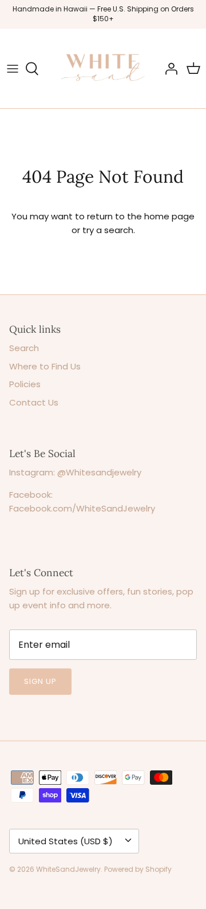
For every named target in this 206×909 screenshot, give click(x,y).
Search (24, 348)
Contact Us (33, 402)
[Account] (168, 68)
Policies (25, 384)
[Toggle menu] (12, 68)
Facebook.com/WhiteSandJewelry (82, 508)
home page (169, 216)
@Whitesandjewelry (99, 472)
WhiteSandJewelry (68, 869)
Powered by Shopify (138, 869)
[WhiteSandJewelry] (103, 68)
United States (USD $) (65, 841)
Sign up (40, 681)
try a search (107, 230)
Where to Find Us (45, 366)
